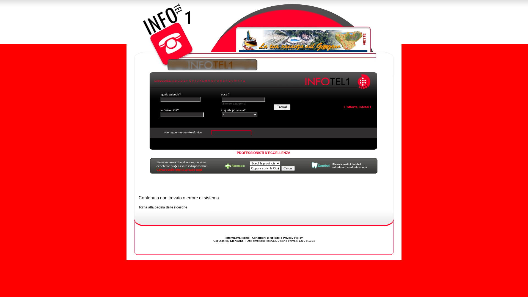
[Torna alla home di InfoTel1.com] (264, 29)
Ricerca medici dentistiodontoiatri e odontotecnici (349, 166)
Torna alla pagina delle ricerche (163, 207)
